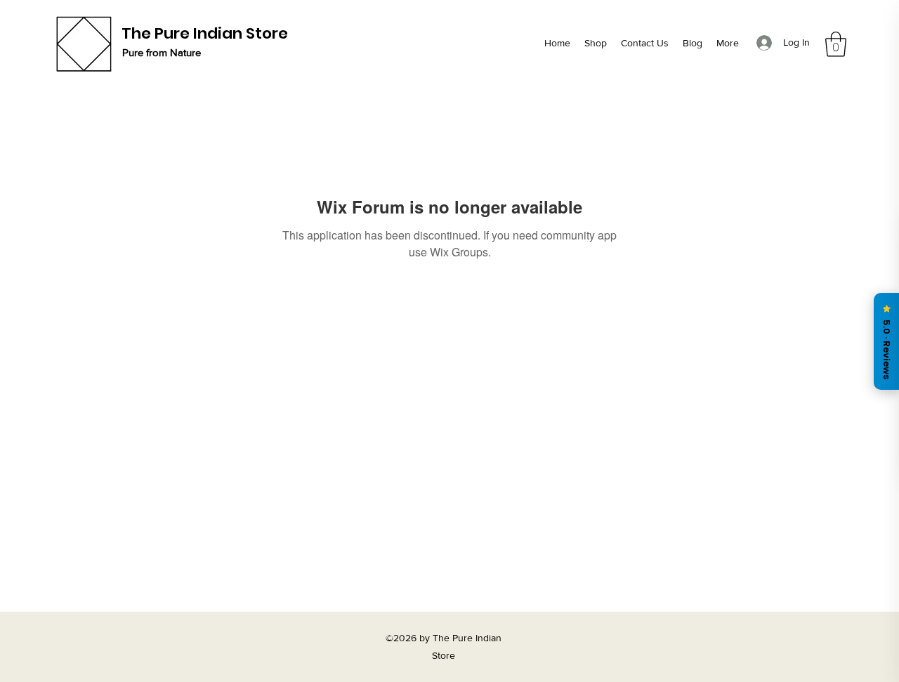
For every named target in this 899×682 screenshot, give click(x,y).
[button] (835, 44)
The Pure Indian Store (205, 33)
